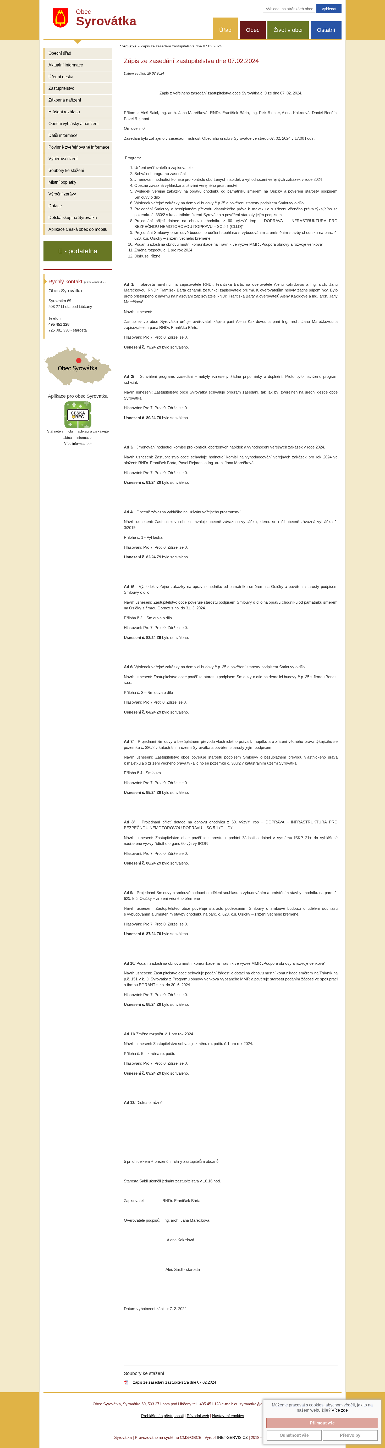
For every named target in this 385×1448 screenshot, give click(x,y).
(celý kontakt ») (95, 282)
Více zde (340, 1410)
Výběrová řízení (63, 158)
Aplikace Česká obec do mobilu (77, 229)
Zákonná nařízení (64, 100)
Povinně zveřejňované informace (78, 147)
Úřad (225, 30)
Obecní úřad (59, 53)
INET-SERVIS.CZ (232, 1437)
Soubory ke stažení (66, 170)
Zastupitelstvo (61, 88)
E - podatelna (77, 251)
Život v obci (288, 30)
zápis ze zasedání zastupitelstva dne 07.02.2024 (174, 1382)
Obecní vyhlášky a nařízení (73, 123)
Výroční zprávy (62, 194)
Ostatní (326, 30)
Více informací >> (78, 444)
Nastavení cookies (228, 1415)
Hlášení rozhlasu (64, 112)
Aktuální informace (65, 65)
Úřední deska (60, 77)
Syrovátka (128, 46)
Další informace (63, 135)
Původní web (198, 1415)
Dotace (55, 206)
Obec (253, 30)
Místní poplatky (62, 182)
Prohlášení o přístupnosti (162, 1415)
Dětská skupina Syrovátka (72, 217)
